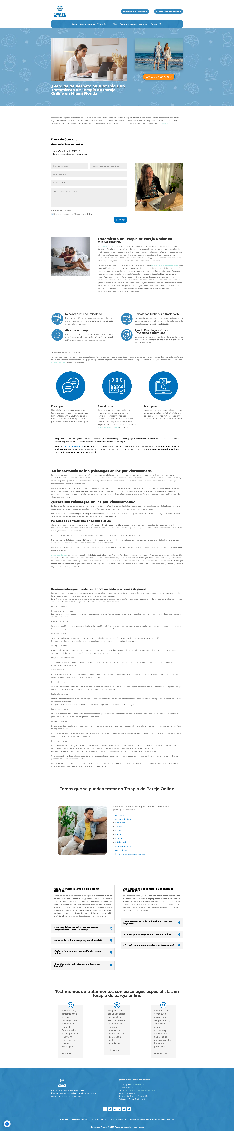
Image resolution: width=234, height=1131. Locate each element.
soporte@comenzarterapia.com (140, 1090)
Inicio (74, 24)
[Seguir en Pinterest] (119, 1109)
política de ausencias (73, 446)
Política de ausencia (118, 1119)
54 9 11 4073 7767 (72, 151)
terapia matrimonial (108, 246)
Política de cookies (79, 1119)
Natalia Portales (58, 363)
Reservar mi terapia (135, 11)
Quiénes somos (87, 24)
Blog (115, 24)
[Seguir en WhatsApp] (129, 1109)
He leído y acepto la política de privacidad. (72, 214)
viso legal (65, 1119)
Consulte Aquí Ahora (158, 76)
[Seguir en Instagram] (110, 1109)
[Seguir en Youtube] (124, 1109)
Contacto (143, 24)
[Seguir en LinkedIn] (115, 1109)
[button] (7, 1124)
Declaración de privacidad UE (140, 1119)
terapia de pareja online (167, 123)
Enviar (120, 219)
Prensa (154, 24)
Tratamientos (103, 24)
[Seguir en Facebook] (105, 1109)
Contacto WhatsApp (168, 11)
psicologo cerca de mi (108, 427)
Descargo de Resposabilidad (163, 1119)
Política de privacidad (98, 1119)
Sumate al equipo (128, 24)
